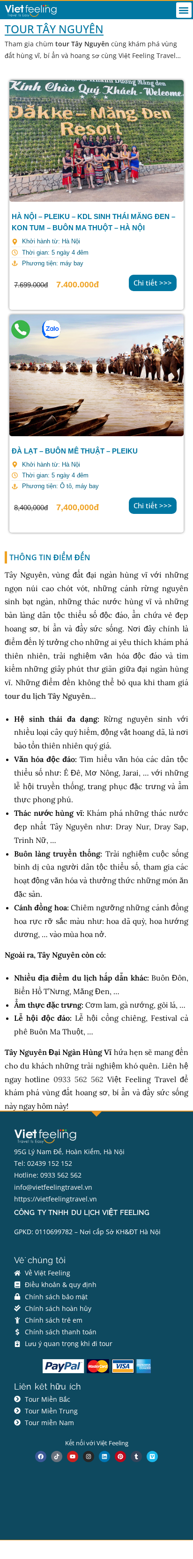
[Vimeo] (152, 1456)
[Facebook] (40, 1456)
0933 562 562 (78, 1079)
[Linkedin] (104, 1456)
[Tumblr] (136, 1456)
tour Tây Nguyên (82, 43)
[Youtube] (72, 1456)
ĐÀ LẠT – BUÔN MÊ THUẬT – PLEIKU (75, 451)
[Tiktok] (56, 1456)
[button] (184, 10)
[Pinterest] (120, 1456)
